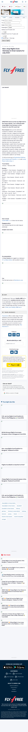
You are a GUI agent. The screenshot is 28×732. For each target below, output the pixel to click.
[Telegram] (18, 334)
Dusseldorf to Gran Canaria (8, 508)
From (3, 20)
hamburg (24, 511)
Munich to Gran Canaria (7, 516)
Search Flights (6, 40)
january (9, 513)
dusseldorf (19, 505)
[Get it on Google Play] (16, 352)
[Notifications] (22, 1)
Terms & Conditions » (14, 685)
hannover (4, 513)
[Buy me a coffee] (25, 1)
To (2, 22)
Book (4, 17)
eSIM (5, 295)
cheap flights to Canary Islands (8, 503)
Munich (15, 513)
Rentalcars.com (18, 280)
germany (4, 511)
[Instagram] (14, 334)
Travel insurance (9, 312)
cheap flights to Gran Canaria (8, 505)
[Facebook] (10, 334)
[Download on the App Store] (12, 352)
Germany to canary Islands (14, 511)
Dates (3, 25)
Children (4, 34)
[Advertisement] (14, 103)
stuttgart (4, 519)
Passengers (5, 27)
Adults (3, 29)
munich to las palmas (18, 516)
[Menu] (2, 1)
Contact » (14, 689)
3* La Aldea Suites (7, 260)
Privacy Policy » (14, 687)
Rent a (24, 17)
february (18, 508)
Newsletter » (14, 691)
